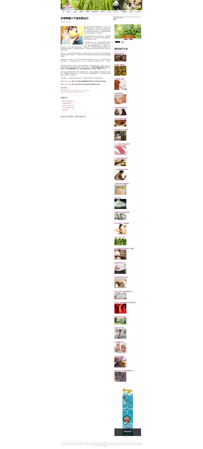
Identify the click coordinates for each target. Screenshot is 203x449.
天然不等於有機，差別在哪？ (121, 129)
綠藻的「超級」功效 (119, 237)
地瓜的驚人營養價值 (119, 64)
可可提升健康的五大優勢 (120, 118)
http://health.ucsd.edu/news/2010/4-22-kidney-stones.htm (75, 90)
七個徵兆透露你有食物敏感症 (121, 183)
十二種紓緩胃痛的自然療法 (121, 158)
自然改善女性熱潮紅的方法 (121, 107)
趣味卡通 (109, 11)
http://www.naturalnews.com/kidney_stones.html (73, 92)
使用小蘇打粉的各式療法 (68, 107)
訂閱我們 (131, 11)
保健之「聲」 (116, 11)
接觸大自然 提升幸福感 (120, 316)
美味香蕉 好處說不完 (67, 105)
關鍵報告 (81, 11)
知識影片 (88, 11)
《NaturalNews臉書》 (69, 81)
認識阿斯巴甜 (117, 198)
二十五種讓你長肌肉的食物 (121, 169)
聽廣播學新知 (95, 11)
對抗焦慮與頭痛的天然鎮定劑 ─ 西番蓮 (124, 248)
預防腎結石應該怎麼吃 (67, 101)
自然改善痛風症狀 (118, 93)
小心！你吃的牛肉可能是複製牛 (122, 144)
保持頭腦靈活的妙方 (119, 342)
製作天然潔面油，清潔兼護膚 (121, 223)
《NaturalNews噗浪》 (69, 84)
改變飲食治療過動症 (119, 356)
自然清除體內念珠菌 (119, 79)
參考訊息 (75, 11)
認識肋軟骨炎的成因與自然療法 (122, 212)
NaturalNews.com (65, 89)
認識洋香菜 (65, 110)
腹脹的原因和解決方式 (120, 263)
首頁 (63, 11)
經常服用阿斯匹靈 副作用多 (121, 277)
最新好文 (69, 11)
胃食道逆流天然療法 (119, 328)
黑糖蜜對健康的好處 (119, 53)
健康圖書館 (124, 11)
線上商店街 (138, 11)
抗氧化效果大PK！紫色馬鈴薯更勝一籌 (124, 370)
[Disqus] (86, 139)
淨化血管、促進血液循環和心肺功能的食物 (125, 302)
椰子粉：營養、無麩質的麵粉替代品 (123, 291)
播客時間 (103, 11)
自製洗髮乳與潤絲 (66, 103)
